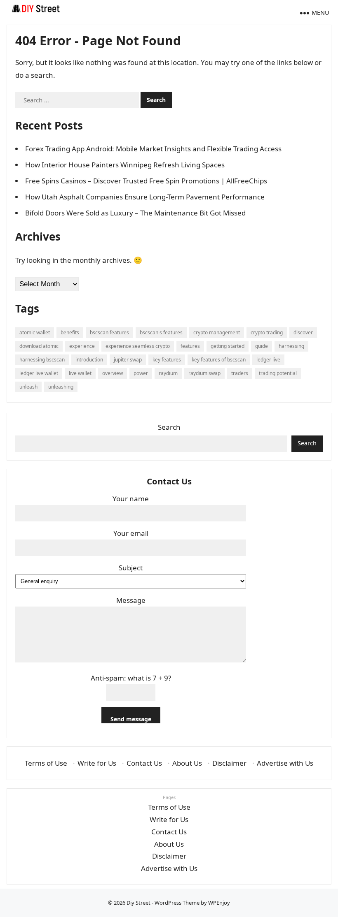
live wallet (80, 373)
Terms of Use (46, 763)
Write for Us (96, 763)
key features (167, 359)
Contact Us (144, 763)
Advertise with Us (285, 763)
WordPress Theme (177, 902)
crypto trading (267, 332)
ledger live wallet (38, 373)
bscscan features (109, 332)
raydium (168, 373)
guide (261, 346)
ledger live (268, 359)
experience (82, 346)
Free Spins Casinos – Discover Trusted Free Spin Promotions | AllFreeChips (146, 180)
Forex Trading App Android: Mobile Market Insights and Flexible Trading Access (153, 148)
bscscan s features (161, 332)
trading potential (278, 373)
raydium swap (204, 373)
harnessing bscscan (42, 359)
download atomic (39, 346)
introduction (89, 359)
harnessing (291, 346)
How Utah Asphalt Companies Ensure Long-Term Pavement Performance (145, 196)
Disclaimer (229, 763)
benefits (70, 332)
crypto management (216, 332)
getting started (227, 346)
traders (239, 373)
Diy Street (138, 902)
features (190, 346)
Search (169, 427)
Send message (130, 719)
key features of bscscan (219, 359)
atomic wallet (34, 332)
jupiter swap (128, 359)
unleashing (60, 386)
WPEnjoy (219, 902)
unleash (28, 386)
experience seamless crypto (138, 346)
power (141, 373)
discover (303, 332)
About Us (187, 763)
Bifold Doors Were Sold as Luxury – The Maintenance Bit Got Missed (135, 213)
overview (112, 373)
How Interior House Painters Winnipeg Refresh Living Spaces (125, 164)
